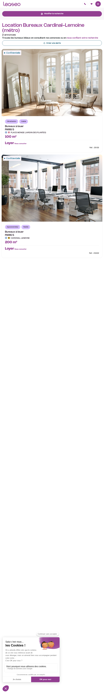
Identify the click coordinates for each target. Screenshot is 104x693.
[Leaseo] (11, 4)
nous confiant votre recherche (82, 38)
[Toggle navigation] (98, 4)
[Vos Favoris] (91, 4)
